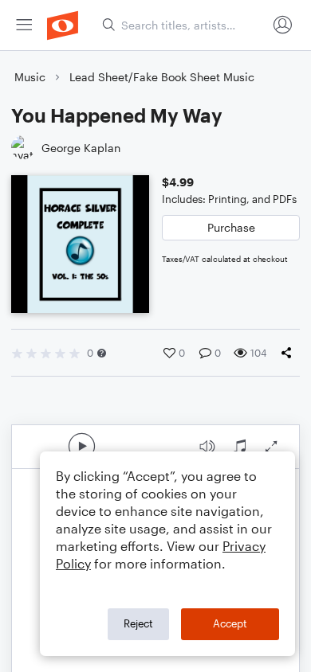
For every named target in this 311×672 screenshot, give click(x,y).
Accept (230, 623)
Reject (138, 623)
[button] (101, 353)
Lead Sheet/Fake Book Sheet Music (161, 77)
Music (29, 77)
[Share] (289, 353)
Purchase (231, 227)
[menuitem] (24, 25)
